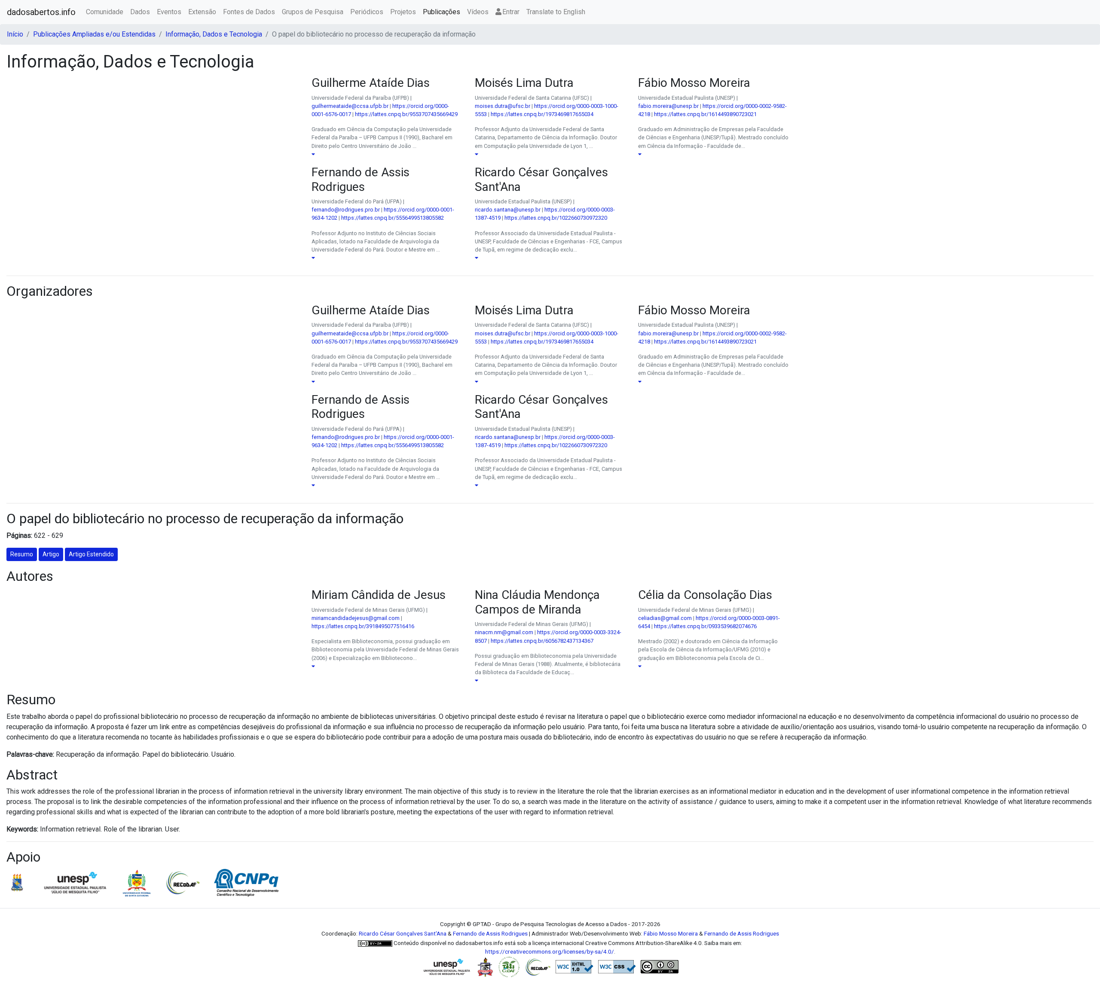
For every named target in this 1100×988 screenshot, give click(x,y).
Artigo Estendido (91, 554)
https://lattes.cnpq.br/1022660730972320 (555, 218)
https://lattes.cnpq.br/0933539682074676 (705, 626)
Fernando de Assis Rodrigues (490, 933)
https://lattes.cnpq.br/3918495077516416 (363, 626)
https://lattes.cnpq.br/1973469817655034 (542, 114)
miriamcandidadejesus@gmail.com (356, 618)
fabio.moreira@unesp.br (668, 106)
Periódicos (366, 12)
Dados (140, 12)
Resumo (21, 554)
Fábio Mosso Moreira (671, 933)
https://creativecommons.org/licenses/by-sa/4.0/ (549, 951)
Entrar (510, 12)
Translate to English (555, 12)
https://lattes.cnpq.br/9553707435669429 (406, 114)
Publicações (441, 12)
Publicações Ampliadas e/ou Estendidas (94, 34)
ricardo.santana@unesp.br (508, 209)
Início (15, 34)
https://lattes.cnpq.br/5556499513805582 (392, 218)
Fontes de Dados (249, 12)
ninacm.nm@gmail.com (504, 632)
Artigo (51, 554)
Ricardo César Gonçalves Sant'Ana (402, 933)
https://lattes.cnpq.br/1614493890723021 (705, 114)
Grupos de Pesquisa (312, 12)
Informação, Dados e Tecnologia (213, 34)
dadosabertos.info (41, 12)
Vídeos (478, 12)
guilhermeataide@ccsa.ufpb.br (350, 106)
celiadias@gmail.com (665, 618)
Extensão (202, 12)
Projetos (403, 12)
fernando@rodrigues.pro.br (346, 209)
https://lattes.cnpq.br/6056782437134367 (542, 641)
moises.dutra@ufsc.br (502, 106)
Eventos (169, 12)
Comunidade (104, 12)
